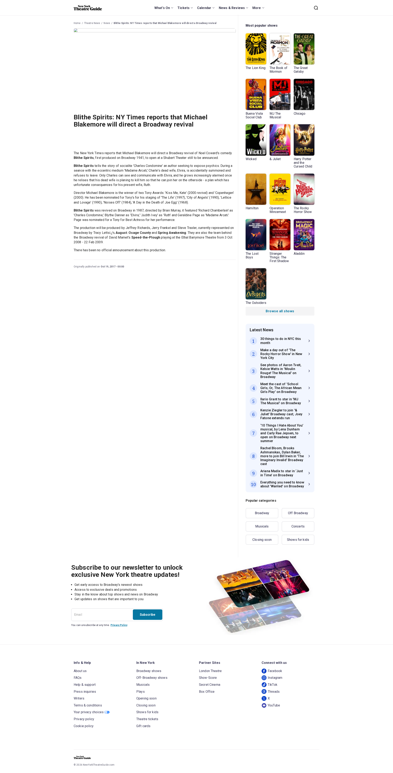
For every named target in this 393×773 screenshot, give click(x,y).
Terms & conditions (88, 705)
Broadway (262, 513)
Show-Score (208, 678)
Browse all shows (280, 311)
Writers (79, 698)
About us (80, 671)
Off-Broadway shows (151, 678)
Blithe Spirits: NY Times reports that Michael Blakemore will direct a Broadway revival (165, 23)
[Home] (88, 8)
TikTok (272, 685)
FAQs (78, 678)
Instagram (275, 678)
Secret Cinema (209, 685)
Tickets (183, 8)
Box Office (207, 692)
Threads (274, 692)
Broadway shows (148, 671)
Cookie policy (84, 726)
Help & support (85, 685)
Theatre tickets (147, 719)
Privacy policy (84, 719)
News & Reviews (232, 8)
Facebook (275, 671)
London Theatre (210, 671)
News (107, 23)
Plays (140, 692)
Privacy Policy (119, 625)
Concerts (298, 526)
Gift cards (143, 726)
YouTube (274, 705)
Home (77, 23)
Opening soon (146, 698)
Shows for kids (298, 540)
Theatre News (92, 23)
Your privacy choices (89, 712)
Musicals (262, 526)
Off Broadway (298, 513)
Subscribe (147, 615)
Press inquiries (85, 692)
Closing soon (262, 540)
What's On (162, 8)
